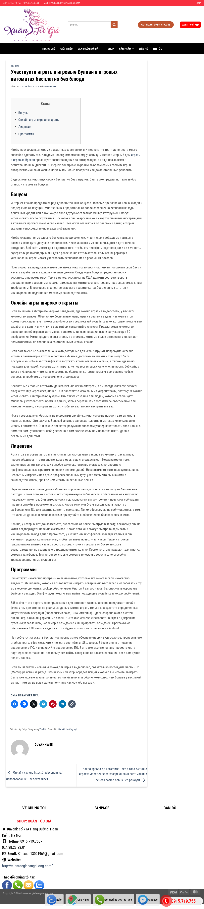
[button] (198, 3)
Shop (111, 48)
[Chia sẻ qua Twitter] (33, 704)
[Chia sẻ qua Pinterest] (53, 704)
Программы (26, 134)
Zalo (59, 899)
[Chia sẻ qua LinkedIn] (62, 704)
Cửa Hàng (83, 899)
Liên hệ (143, 48)
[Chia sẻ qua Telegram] (43, 704)
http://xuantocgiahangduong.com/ (27, 866)
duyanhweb (50, 86)
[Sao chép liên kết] (72, 704)
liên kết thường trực (68, 729)
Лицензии (24, 127)
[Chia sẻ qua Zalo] (24, 704)
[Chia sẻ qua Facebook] (14, 704)
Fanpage (153, 899)
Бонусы (23, 113)
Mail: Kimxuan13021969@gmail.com (61, 2)
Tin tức (157, 48)
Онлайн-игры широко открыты (38, 120)
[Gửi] (114, 24)
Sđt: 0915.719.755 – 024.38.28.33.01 (21, 2)
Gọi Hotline (118, 899)
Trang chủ (48, 48)
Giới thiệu (66, 48)
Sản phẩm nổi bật (89, 48)
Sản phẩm (125, 48)
